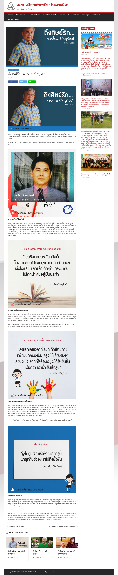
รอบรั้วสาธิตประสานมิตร (50, 15)
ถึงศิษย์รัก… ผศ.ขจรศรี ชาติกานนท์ (66, 552)
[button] (26, 15)
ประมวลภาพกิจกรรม (73, 15)
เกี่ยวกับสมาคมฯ (20, 15)
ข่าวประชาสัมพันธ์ (35, 15)
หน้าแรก (10, 15)
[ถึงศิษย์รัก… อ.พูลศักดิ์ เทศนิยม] (17, 538)
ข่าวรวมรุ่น (85, 15)
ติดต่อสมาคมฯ (96, 15)
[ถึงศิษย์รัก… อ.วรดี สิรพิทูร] (42, 538)
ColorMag (44, 572)
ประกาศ (62, 15)
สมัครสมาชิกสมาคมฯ (14, 19)
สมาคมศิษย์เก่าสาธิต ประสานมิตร (43, 4)
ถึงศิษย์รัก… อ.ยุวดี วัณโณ (16, 527)
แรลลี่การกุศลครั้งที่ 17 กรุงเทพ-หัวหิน (90, 52)
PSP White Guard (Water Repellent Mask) (62, 527)
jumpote (22, 78)
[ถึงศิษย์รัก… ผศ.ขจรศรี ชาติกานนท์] (67, 538)
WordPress (53, 572)
